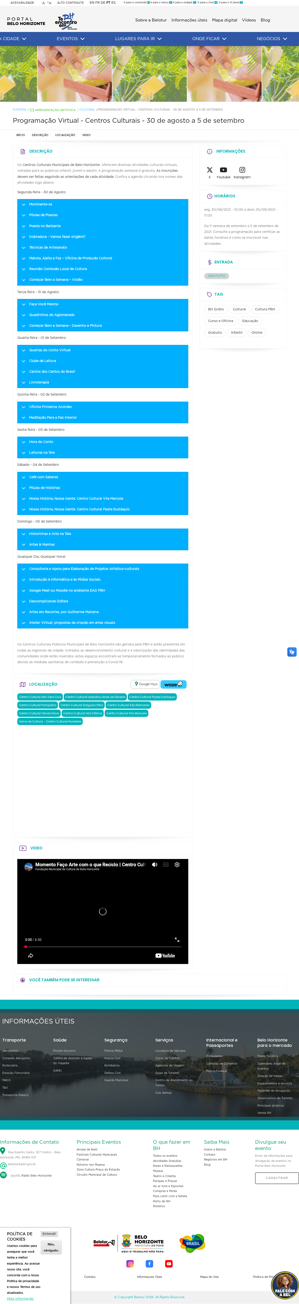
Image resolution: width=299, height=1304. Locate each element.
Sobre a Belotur (151, 20)
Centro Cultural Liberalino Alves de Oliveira (95, 697)
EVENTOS (67, 39)
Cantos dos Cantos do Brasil (52, 371)
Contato (209, 1154)
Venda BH (264, 1112)
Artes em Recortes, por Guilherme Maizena (64, 612)
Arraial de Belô (87, 1149)
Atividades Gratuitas (167, 1161)
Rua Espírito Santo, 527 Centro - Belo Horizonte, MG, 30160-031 (30, 1155)
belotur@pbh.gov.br (21, 1164)
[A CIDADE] (24, 39)
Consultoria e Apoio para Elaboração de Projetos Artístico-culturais (84, 569)
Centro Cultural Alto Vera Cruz (40, 697)
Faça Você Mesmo (43, 304)
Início (20, 135)
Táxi (5, 1087)
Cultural (87, 109)
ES (113, 2)
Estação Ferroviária (16, 1073)
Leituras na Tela (42, 452)
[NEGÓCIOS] (285, 39)
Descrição (40, 135)
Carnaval (83, 1159)
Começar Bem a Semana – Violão (55, 279)
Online (257, 332)
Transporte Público (15, 1095)
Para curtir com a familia (170, 1196)
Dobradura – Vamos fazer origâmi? (57, 236)
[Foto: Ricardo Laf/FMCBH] (149, 74)
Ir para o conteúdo (136, 2)
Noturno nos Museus (91, 1164)
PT (108, 2)
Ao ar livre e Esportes (168, 1186)
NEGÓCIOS (268, 39)
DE (103, 2)
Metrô (6, 1080)
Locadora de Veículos (170, 1050)
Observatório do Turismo (274, 1098)
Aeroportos (10, 1050)
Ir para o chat (206, 2)
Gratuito (215, 332)
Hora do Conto (41, 442)
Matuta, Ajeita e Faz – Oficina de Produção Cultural (70, 258)
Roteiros (159, 1206)
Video (86, 135)
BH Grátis (216, 309)
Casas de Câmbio (167, 1058)
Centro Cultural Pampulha (37, 705)
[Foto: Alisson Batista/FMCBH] (74, 74)
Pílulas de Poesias (43, 215)
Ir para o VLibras (229, 2)
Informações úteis (189, 20)
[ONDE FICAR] (224, 39)
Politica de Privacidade (269, 1277)
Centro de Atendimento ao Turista (174, 1083)
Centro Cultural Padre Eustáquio (152, 697)
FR (97, 2)
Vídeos (249, 20)
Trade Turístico (267, 1056)
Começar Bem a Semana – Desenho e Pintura (65, 325)
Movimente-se (40, 204)
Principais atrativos (270, 1105)
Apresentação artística (55, 110)
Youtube (224, 177)
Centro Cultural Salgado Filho (82, 705)
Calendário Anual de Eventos (271, 1066)
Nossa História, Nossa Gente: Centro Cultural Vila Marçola (76, 498)
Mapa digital (224, 20)
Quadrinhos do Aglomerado (52, 315)
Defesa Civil (112, 1073)
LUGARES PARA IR (135, 39)
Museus (158, 1171)
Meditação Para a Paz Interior (53, 417)
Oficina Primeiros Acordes (50, 407)
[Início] (42, 14)
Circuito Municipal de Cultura (97, 1174)
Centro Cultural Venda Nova (39, 713)
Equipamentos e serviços (274, 1083)
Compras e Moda (165, 1191)
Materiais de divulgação (273, 1090)
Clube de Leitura (42, 361)
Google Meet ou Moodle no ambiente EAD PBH (67, 590)
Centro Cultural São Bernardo (128, 705)
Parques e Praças (165, 1181)
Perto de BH (161, 1201)
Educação (250, 321)
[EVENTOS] (82, 39)
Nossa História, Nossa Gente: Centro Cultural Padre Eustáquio (79, 509)
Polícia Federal (216, 1071)
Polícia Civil (112, 1058)
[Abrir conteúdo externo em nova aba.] (145, 684)
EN (92, 2)
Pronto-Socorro (64, 1050)
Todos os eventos (165, 1155)
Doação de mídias (269, 1076)
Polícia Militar (113, 1050)
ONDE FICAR (206, 39)
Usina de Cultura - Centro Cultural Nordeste (50, 721)
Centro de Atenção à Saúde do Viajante (72, 1061)
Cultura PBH (265, 309)
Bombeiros (112, 1065)
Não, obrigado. (51, 1247)
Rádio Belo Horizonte (36, 1175)
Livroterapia (39, 382)
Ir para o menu (160, 2)
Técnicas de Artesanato (48, 247)
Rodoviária (10, 1065)
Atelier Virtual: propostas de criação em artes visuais (72, 622)
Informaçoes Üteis (149, 1277)
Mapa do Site (209, 1277)
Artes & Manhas (42, 544)
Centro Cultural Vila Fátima (82, 713)
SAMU (57, 1070)
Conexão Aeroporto (16, 1058)
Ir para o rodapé (184, 2)
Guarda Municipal (116, 1080)
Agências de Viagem (169, 1065)
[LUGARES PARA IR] (159, 39)
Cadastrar (277, 1178)
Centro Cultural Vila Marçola (126, 713)
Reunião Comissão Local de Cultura (58, 269)
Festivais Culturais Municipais (97, 1154)
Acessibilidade (22, 2)
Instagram (242, 177)
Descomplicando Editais (48, 601)
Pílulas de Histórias (44, 488)
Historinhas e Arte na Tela (50, 534)
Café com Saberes (43, 477)
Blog (265, 20)
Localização (65, 135)
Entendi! (49, 1234)
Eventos (20, 109)
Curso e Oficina (220, 321)
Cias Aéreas (163, 1092)
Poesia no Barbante (45, 226)
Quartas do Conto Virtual (50, 350)
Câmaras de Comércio (221, 1063)
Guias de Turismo (167, 1073)
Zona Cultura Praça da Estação (98, 1169)
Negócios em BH (215, 1159)
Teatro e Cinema (164, 1176)
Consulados (214, 1056)
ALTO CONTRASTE (70, 2)
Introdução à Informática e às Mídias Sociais (64, 579)
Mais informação (20, 1298)
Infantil (236, 332)
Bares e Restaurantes (168, 1165)
